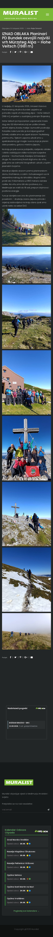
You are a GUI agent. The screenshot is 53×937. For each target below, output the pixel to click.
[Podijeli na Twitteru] (15, 52)
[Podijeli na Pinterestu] (20, 52)
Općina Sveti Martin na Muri (20, 886)
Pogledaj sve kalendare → (26, 911)
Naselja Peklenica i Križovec (20, 863)
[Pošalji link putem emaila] (32, 52)
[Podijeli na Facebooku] (10, 52)
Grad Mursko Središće (18, 839)
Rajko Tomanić (36, 28)
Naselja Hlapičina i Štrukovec (21, 851)
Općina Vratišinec (15, 898)
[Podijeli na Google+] (25, 52)
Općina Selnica (14, 875)
